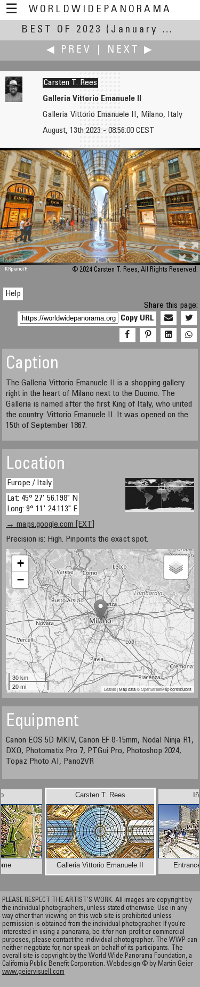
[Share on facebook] (127, 335)
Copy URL (137, 318)
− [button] (20, 579)
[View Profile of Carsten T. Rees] (13, 100)
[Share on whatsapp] (189, 335)
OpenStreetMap (155, 689)
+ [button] (20, 563)
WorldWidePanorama (100, 10)
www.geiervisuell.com (33, 972)
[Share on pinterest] (148, 335)
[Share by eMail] (168, 318)
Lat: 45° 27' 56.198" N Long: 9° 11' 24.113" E (42, 503)
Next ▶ (130, 50)
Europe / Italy (29, 483)
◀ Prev (69, 50)
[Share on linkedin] (168, 335)
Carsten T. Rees (70, 83)
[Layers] (176, 567)
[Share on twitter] (189, 318)
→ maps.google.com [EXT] (50, 524)
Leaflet (110, 689)
